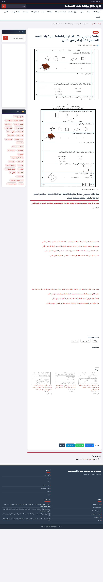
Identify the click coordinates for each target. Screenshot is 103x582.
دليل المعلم (12, 184)
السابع (20, 150)
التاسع (98, 17)
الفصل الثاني (18, 124)
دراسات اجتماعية (17, 147)
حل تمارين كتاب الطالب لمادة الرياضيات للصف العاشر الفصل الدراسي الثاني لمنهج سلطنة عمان (26, 519)
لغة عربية (8, 128)
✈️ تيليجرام (70, 445)
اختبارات (49, 11)
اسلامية (25, 11)
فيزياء (20, 161)
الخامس (20, 135)
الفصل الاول (18, 117)
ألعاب (88, 11)
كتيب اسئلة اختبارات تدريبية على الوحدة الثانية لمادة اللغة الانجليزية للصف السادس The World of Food (65, 289)
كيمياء (11, 161)
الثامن (20, 169)
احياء (81, 11)
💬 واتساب (80, 445)
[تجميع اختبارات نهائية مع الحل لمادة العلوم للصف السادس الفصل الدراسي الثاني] (88, 378)
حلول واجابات (10, 165)
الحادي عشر (19, 128)
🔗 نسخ (62, 445)
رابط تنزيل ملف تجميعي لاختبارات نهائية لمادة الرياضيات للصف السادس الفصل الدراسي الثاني (65, 203)
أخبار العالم (96, 11)
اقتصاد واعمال (15, 11)
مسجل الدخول (88, 459)
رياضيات (9, 139)
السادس (94, 24)
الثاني (12, 173)
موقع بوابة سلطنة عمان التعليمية (49, 526)
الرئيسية (99, 24)
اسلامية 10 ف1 (96, 511)
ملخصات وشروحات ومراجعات (14, 120)
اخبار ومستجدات (60, 11)
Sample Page (97, 507)
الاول (6, 11)
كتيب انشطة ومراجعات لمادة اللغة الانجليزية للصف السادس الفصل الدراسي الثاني (72, 250)
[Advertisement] (64, 218)
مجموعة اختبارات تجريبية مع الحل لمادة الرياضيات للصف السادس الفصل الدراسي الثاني (70, 246)
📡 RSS (4, 1)
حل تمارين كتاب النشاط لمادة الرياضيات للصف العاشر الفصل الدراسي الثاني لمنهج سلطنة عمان (26, 515)
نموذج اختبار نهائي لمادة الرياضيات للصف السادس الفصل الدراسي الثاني (75, 298)
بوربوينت (20, 176)
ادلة (43, 11)
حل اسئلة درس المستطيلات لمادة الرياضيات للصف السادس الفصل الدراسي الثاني (72, 303)
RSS (99, 520)
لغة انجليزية (19, 139)
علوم (20, 154)
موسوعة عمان (10, 169)
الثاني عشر (10, 132)
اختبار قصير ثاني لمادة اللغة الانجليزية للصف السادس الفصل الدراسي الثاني (74, 255)
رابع (21, 184)
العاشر (11, 135)
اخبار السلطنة (72, 11)
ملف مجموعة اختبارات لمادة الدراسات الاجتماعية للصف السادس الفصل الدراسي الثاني (70, 241)
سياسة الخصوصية (96, 514)
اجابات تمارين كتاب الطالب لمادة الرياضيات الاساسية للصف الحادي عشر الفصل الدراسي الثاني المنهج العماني (26, 510)
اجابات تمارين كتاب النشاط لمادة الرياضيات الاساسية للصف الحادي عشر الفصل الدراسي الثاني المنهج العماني (27, 505)
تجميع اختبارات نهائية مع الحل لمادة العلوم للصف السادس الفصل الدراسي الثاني (89, 387)
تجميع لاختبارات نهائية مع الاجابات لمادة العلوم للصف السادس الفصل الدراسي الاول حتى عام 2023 (42, 387)
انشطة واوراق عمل (17, 158)
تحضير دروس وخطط (17, 180)
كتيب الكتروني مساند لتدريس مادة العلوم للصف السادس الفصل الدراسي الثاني (73, 293)
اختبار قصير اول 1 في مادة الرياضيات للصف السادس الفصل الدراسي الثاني (65, 386)
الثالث (20, 173)
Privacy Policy (97, 504)
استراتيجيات (35, 11)
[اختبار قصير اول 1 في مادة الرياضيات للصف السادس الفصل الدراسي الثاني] (64, 378)
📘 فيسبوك (89, 445)
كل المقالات (97, 517)
